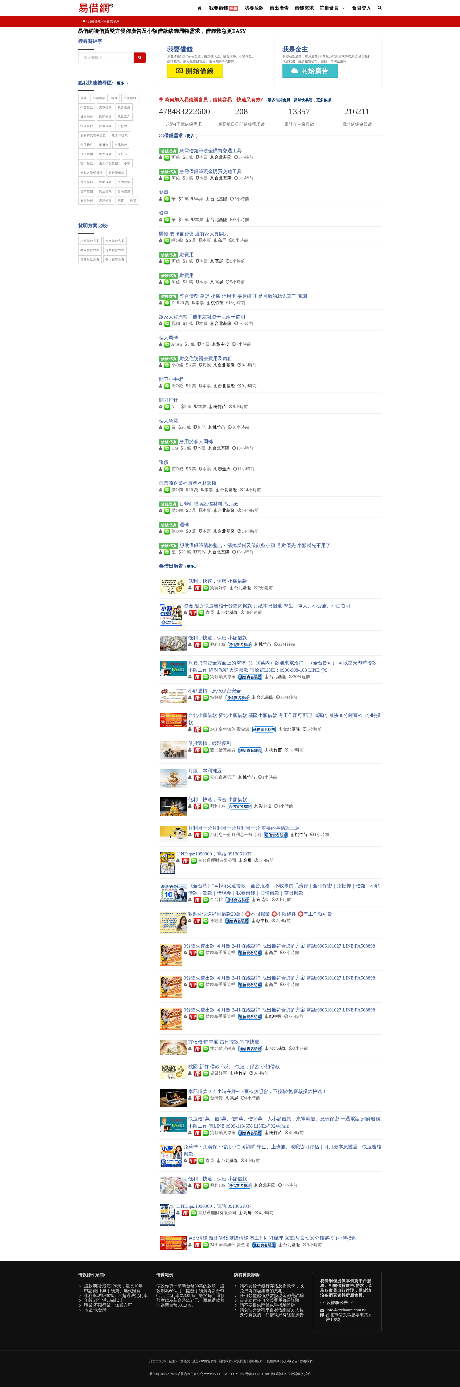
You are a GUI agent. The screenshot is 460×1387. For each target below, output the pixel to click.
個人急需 (168, 420)
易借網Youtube (257, 1374)
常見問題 (240, 1361)
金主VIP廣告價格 (204, 1361)
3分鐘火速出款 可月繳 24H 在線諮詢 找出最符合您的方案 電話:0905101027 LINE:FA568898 (279, 946)
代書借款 (86, 107)
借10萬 (123, 154)
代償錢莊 (86, 144)
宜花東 (262, 899)
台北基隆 (223, 157)
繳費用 (186, 254)
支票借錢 (86, 200)
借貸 (133, 200)
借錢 (83, 98)
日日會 (104, 144)
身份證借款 (117, 172)
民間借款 (105, 116)
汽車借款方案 (115, 240)
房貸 (121, 200)
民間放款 (124, 181)
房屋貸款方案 (115, 250)
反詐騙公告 (337, 1302)
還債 (164, 462)
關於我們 (225, 1361)
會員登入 (361, 8)
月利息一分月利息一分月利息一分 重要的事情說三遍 (244, 828)
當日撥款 (86, 163)
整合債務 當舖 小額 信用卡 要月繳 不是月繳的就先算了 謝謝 (243, 296)
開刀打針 (168, 400)
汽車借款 (105, 107)
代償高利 (124, 116)
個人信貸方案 (115, 259)
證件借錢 (105, 154)
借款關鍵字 (295, 1374)
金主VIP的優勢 (179, 1361)
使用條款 (273, 1361)
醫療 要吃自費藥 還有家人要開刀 (194, 233)
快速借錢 (105, 126)
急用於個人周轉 (196, 441)
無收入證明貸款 (91, 172)
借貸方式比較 (157, 1361)
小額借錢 (130, 98)
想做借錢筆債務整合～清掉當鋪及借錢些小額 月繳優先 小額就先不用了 (255, 545)
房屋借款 (105, 200)
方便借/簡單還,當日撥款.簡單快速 (223, 1042)
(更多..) (191, 136)
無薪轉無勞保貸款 (93, 135)
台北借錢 (120, 144)
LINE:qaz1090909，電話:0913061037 (214, 853)
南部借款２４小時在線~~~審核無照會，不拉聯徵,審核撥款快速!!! (257, 1091)
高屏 (222, 240)
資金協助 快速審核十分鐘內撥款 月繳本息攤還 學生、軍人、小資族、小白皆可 (267, 606)
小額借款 (99, 98)
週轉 (184, 524)
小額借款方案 (90, 240)
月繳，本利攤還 (205, 770)
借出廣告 (279, 8)
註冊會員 (330, 8)
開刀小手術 (171, 379)
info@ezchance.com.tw (346, 1310)
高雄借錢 (86, 181)
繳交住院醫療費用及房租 (205, 358)
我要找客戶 (111, 21)
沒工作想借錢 (108, 163)
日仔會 (122, 126)
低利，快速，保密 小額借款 (217, 581)
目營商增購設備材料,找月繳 (208, 504)
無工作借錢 (120, 135)
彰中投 (222, 344)
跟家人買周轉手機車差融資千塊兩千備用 (202, 317)
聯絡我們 (306, 1361)
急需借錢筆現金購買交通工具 (210, 150)
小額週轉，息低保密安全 (214, 691)
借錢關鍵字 (279, 1374)
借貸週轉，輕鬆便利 (209, 743)
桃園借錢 (105, 181)
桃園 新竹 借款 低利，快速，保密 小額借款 (234, 1066)
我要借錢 (223, 8)
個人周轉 (168, 337)
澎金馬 (224, 469)
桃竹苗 (217, 302)
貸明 (307, 1374)
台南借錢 (124, 191)
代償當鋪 (86, 154)
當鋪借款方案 (90, 259)
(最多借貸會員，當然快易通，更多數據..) (300, 100)
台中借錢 (86, 191)
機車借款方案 (90, 250)
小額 (127, 163)
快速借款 (86, 126)
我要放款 (254, 8)
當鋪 (114, 98)
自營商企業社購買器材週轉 (187, 483)
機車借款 (86, 116)
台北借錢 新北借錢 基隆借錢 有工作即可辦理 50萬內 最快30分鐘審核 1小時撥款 (272, 1238)
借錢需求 (304, 8)
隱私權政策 (257, 1361)
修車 (164, 192)
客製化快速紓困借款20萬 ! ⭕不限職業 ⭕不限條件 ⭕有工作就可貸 (260, 914)
